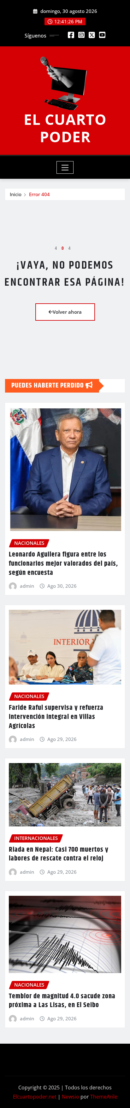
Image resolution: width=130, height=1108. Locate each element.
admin (27, 586)
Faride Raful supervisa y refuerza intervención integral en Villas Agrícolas (56, 717)
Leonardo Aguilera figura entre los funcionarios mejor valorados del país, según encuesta (63, 563)
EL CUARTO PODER (65, 127)
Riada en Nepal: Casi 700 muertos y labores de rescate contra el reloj (59, 854)
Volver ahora (67, 312)
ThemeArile (103, 1096)
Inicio (15, 194)
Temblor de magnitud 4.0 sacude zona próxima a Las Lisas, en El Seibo (62, 1001)
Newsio (70, 1096)
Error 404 (39, 194)
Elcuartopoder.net (34, 1096)
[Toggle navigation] (65, 167)
